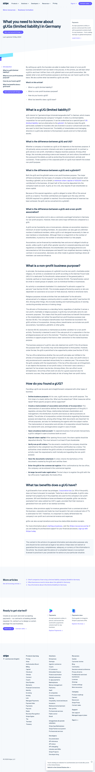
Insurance (52, 703)
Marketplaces (53, 682)
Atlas (27, 661)
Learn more (76, 38)
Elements (29, 685)
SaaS (50, 690)
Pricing (55, 3)
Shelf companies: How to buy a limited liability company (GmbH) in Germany (54, 580)
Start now (7, 628)
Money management (55, 685)
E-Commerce (53, 669)
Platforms (52, 688)
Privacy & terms (77, 672)
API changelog (53, 746)
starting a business (54, 526)
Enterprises (52, 659)
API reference (53, 741)
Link (27, 698)
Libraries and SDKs (55, 749)
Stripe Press (76, 702)
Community (75, 667)
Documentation (54, 739)
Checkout (29, 672)
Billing (28, 667)
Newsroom (75, 700)
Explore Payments (55, 630)
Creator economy (54, 695)
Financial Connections (33, 688)
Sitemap (74, 682)
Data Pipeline (30, 682)
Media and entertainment (57, 706)
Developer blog (54, 754)
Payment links (30, 703)
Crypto (28, 680)
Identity (28, 690)
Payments (29, 706)
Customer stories (77, 661)
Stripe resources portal (79, 526)
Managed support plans (79, 715)
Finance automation (55, 674)
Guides (74, 659)
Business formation (25, 10)
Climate (28, 674)
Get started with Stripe (12, 32)
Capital (28, 669)
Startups (52, 661)
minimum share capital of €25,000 (68, 180)
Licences (75, 679)
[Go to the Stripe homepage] (5, 656)
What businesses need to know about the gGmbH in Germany (49, 582)
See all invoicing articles (11, 584)
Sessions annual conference (81, 669)
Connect (28, 677)
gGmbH (61, 123)
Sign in (73, 3)
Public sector (53, 714)
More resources (9, 10)
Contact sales (84, 3)
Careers (74, 697)
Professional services (56, 711)
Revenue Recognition (33, 714)
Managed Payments (32, 701)
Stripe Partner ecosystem (57, 729)
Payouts (28, 708)
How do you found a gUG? (12, 81)
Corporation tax (65, 490)
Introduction (7, 67)
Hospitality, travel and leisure (58, 701)
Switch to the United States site (58, 767)
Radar (28, 711)
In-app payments (54, 680)
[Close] (91, 762)
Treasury (29, 724)
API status (52, 744)
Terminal (29, 721)
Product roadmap (77, 695)
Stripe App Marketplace (56, 726)
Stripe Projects (54, 752)
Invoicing (29, 693)
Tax (27, 719)
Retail (51, 716)
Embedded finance (55, 672)
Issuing (28, 695)
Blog (73, 664)
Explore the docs (77, 624)
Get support (76, 713)
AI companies (53, 693)
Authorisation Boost (32, 664)
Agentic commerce (55, 664)
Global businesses (55, 677)
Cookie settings (77, 685)
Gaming (51, 698)
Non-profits (52, 708)
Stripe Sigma (30, 716)
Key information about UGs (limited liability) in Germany (47, 585)
